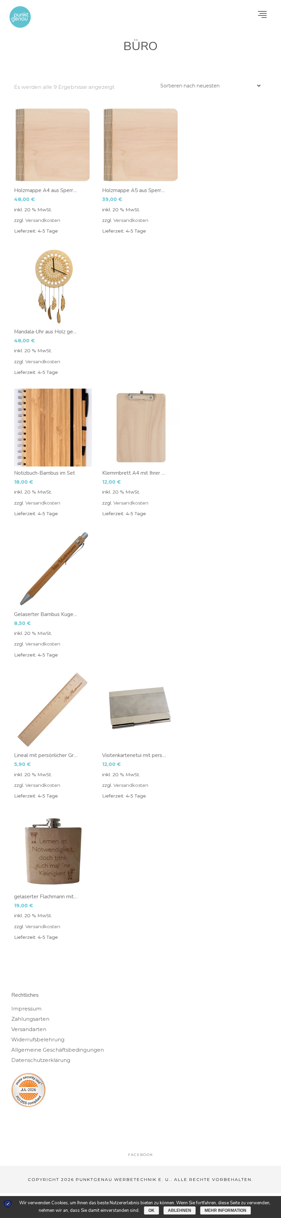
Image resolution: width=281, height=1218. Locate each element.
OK (151, 1210)
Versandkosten (42, 220)
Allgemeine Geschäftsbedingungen (57, 1049)
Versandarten (28, 1029)
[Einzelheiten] (53, 145)
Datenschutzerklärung (40, 1060)
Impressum (26, 1008)
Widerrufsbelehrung (37, 1039)
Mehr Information (225, 1210)
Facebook (140, 1154)
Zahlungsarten (30, 1019)
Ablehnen (179, 1210)
